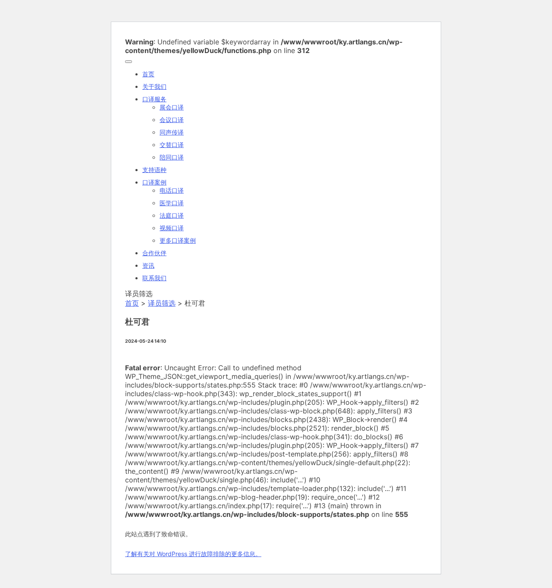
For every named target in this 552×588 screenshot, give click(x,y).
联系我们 (154, 277)
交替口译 (172, 144)
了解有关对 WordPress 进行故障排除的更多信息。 (193, 553)
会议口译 (172, 119)
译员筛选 (162, 303)
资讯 (148, 265)
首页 (148, 74)
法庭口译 (172, 215)
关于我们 (154, 86)
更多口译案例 (178, 240)
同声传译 (172, 132)
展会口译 (172, 107)
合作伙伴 (154, 252)
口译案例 (154, 182)
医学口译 (172, 202)
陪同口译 (172, 157)
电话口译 (172, 190)
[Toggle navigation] (128, 61)
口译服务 (154, 99)
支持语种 (154, 169)
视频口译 (172, 227)
